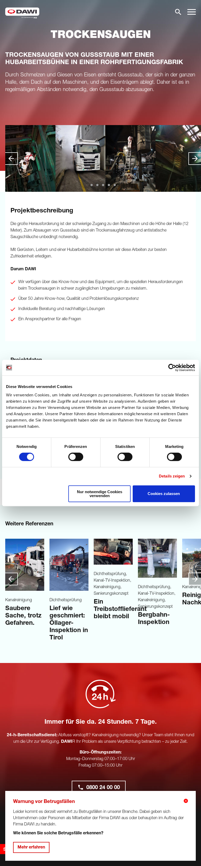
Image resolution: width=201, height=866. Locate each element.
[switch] (75, 457)
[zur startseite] (22, 13)
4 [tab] (109, 184)
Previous (11, 158)
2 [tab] (97, 184)
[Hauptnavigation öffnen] (191, 12)
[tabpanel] (30, 158)
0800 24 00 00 (103, 788)
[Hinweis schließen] (186, 801)
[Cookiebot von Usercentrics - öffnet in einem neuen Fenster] (172, 368)
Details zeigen (172, 476)
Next (194, 158)
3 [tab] (103, 184)
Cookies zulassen (164, 493)
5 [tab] (114, 184)
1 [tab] (91, 184)
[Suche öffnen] (178, 12)
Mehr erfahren (31, 848)
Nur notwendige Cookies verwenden (99, 494)
